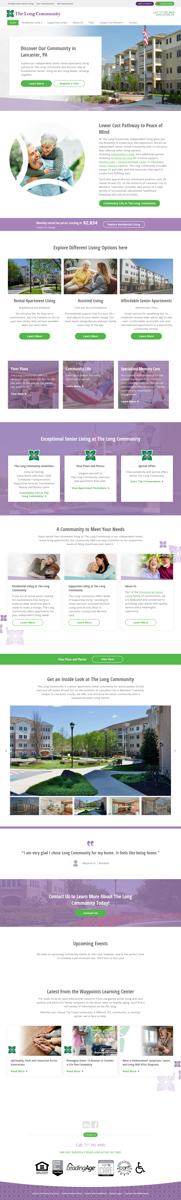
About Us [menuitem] (78, 22)
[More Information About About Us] (147, 567)
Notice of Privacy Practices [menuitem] (45, 1193)
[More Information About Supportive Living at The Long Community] (90, 567)
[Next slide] (174, 750)
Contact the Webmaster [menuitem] (137, 1193)
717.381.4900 (94, 1145)
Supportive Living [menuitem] (56, 22)
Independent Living (122, 154)
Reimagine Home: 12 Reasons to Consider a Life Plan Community (90, 1062)
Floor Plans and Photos (90, 466)
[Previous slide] (6, 750)
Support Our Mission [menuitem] (111, 22)
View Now (107, 659)
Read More (18, 1071)
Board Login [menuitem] (116, 1193)
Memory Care (107, 162)
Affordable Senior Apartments (146, 301)
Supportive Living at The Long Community (87, 588)
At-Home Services (121, 158)
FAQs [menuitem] (91, 22)
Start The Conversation (145, 481)
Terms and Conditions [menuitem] (96, 1193)
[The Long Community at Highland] (40, 13)
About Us (130, 586)
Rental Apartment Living (34, 301)
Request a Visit (69, 83)
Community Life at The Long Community (130, 203)
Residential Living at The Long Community (30, 588)
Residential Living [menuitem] (31, 22)
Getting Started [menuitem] (65, 3)
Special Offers (147, 466)
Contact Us (90, 913)
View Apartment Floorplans (89, 488)
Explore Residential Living (123, 224)
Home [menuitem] (13, 22)
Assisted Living (90, 301)
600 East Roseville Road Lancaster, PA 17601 (90, 1152)
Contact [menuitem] (133, 22)
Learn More (36, 83)
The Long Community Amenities (34, 466)
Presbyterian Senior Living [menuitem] (21, 3)
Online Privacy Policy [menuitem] (72, 1193)
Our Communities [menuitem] (45, 3)
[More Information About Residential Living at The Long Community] (34, 567)
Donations (166, 3)
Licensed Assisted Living (131, 162)
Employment (145, 3)
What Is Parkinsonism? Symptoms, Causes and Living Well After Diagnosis (146, 1062)
